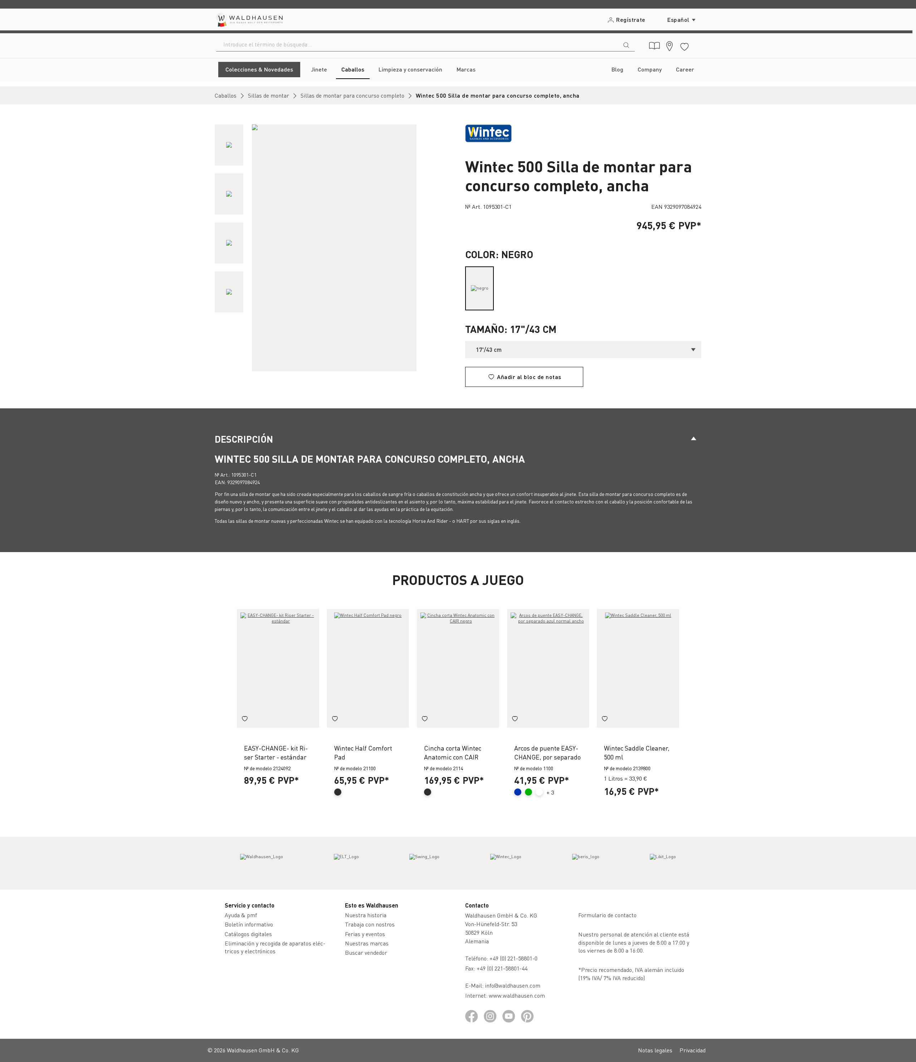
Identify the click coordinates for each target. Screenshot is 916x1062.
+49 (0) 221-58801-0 (513, 958)
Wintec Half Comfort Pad (363, 752)
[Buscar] (626, 44)
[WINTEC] (488, 132)
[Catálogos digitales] (654, 45)
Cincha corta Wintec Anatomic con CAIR (452, 752)
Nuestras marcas (367, 943)
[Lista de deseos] (684, 45)
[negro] (479, 288)
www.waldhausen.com (517, 995)
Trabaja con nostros (370, 924)
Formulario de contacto (607, 915)
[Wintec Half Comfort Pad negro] (368, 668)
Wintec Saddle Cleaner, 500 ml (636, 752)
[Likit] (663, 863)
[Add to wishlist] (245, 720)
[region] (333, 247)
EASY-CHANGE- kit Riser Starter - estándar (276, 752)
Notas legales (655, 1050)
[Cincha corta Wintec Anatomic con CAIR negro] (458, 668)
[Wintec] (505, 863)
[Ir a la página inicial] (249, 19)
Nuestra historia (365, 915)
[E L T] (346, 863)
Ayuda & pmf (241, 915)
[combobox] (417, 44)
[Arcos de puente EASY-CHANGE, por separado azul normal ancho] (548, 668)
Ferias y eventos (365, 934)
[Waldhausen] (261, 863)
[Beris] (585, 863)
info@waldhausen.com (512, 985)
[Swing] (424, 863)
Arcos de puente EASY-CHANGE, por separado (547, 752)
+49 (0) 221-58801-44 (503, 968)
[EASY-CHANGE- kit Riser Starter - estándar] (278, 668)
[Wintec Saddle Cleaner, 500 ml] (638, 668)
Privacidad (692, 1050)
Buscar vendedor (366, 952)
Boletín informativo (249, 924)
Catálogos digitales (248, 934)
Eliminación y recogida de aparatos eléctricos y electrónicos (275, 947)
